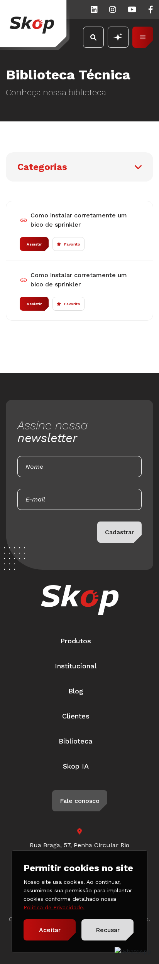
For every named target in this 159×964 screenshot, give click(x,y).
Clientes (76, 716)
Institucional (75, 666)
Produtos (75, 641)
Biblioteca (76, 741)
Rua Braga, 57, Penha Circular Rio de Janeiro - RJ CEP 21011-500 (79, 849)
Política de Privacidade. (54, 907)
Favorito (72, 244)
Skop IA (76, 766)
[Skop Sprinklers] (34, 25)
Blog (75, 691)
